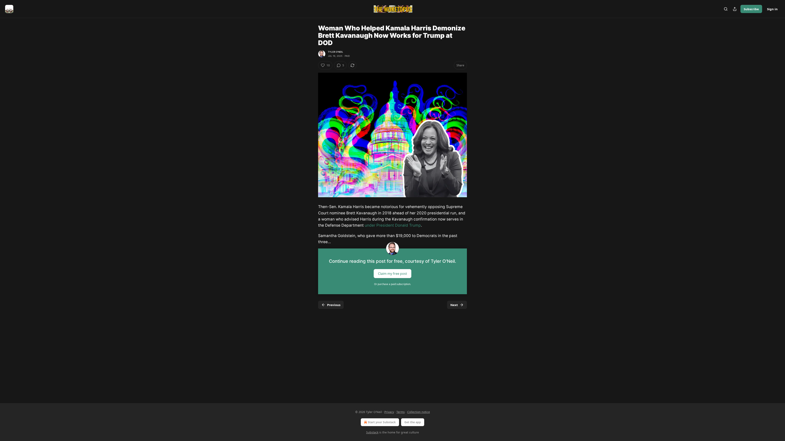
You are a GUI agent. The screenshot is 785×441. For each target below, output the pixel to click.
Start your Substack (382, 422)
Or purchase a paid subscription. (392, 284)
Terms (400, 412)
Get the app (412, 422)
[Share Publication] (735, 9)
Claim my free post (392, 273)
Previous (333, 305)
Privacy (389, 412)
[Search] (726, 9)
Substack (372, 432)
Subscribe (751, 9)
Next (454, 305)
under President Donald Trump (393, 225)
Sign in (772, 9)
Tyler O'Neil (335, 51)
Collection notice (418, 412)
